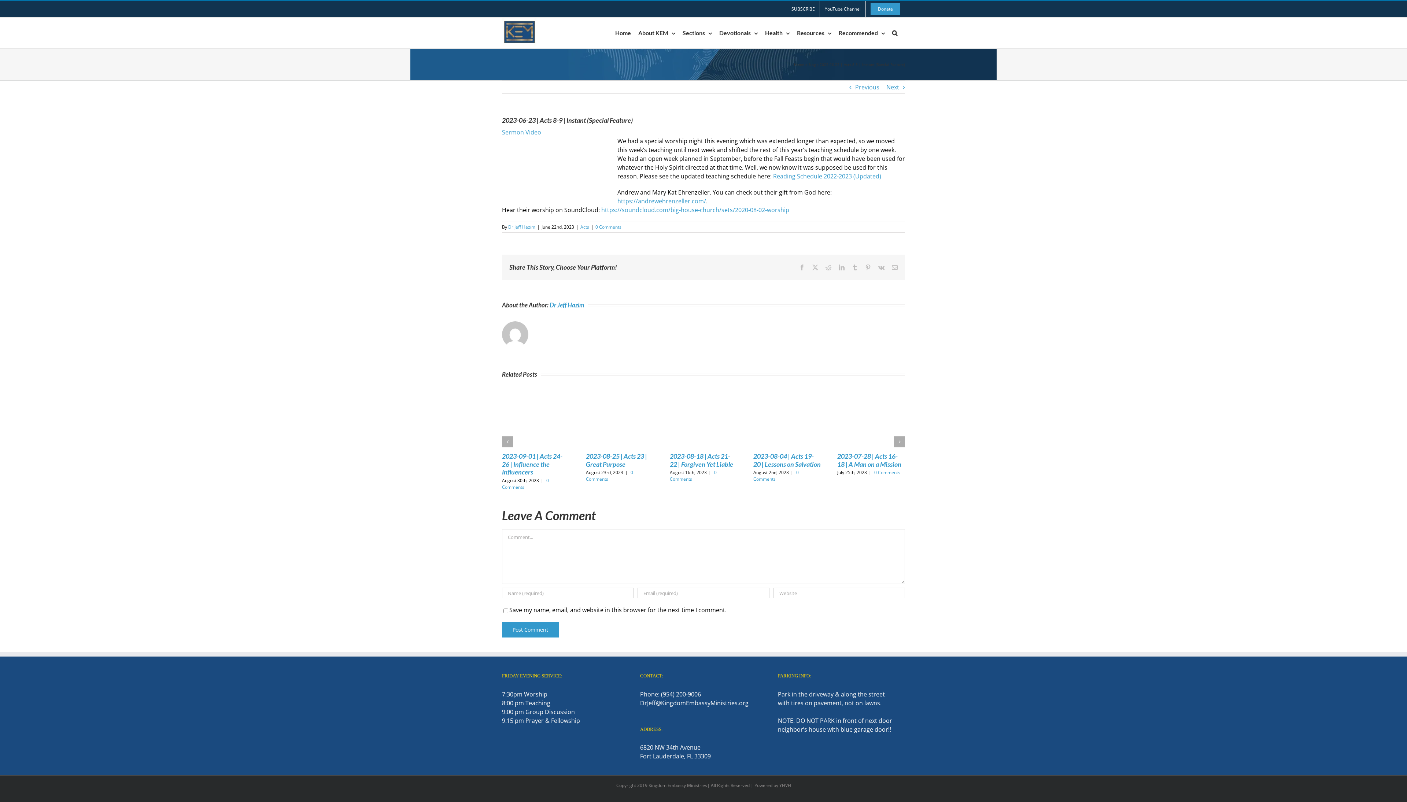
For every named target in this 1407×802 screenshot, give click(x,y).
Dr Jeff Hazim (521, 227)
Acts (584, 227)
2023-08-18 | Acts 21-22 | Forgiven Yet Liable (701, 460)
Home (799, 64)
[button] (895, 33)
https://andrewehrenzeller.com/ (661, 201)
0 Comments (608, 227)
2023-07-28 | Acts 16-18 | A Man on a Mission (869, 460)
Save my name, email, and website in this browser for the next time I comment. (618, 610)
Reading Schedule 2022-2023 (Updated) (827, 176)
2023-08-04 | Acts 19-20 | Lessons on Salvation (787, 460)
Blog (812, 64)
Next (892, 87)
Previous (867, 87)
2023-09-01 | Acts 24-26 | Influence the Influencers (532, 464)
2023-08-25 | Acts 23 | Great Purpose (616, 460)
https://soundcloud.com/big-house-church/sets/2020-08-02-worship (695, 210)
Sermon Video (521, 132)
